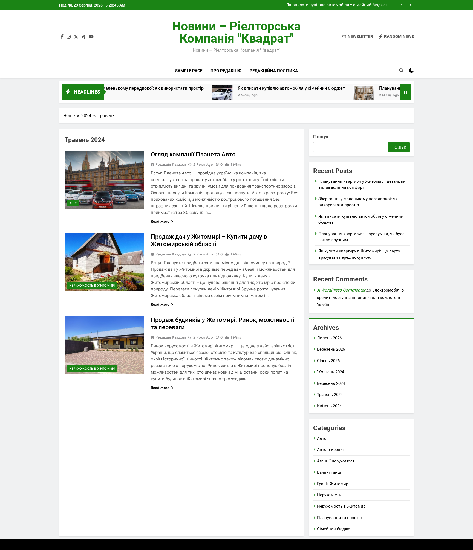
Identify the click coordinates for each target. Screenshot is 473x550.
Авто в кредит (331, 449)
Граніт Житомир (332, 483)
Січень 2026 (328, 360)
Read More (160, 221)
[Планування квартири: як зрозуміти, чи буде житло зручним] (341, 95)
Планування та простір (339, 517)
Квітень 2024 (329, 405)
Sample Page (188, 70)
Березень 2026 (331, 349)
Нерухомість (329, 495)
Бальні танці (329, 472)
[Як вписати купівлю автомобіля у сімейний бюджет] (199, 95)
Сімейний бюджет (334, 528)
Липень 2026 (329, 338)
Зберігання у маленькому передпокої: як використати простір (116, 88)
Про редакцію (225, 70)
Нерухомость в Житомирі (92, 285)
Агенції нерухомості (336, 461)
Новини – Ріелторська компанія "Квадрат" (236, 32)
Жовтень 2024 (330, 371)
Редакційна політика (274, 70)
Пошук (321, 136)
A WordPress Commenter (341, 290)
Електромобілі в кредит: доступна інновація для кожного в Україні (360, 297)
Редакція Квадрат (170, 164)
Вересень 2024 (331, 383)
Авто (73, 203)
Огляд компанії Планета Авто (193, 154)
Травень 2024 (330, 394)
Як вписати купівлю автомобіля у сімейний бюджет (337, 5)
